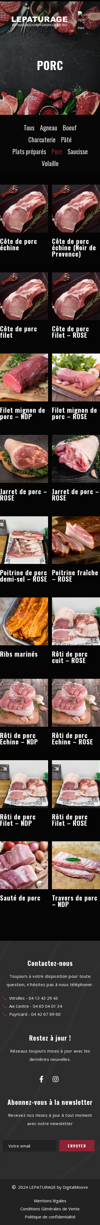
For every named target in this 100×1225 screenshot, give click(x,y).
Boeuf (70, 127)
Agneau (48, 127)
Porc (57, 151)
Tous (29, 127)
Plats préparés (29, 151)
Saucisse (78, 151)
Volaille (50, 163)
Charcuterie (42, 139)
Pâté (66, 139)
